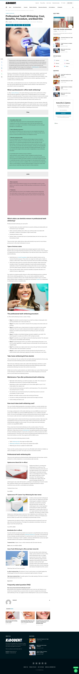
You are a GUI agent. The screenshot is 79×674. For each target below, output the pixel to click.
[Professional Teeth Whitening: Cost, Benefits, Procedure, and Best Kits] (28, 42)
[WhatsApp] (2, 74)
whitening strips (16, 441)
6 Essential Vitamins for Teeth (67, 37)
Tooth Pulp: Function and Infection (62, 29)
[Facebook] (2, 62)
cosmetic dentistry (10, 13)
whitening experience (30, 534)
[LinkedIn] (2, 68)
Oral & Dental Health (17, 7)
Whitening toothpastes (15, 443)
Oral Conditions (52, 7)
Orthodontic (60, 7)
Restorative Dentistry (43, 7)
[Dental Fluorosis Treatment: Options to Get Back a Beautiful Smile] (43, 615)
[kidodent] (11, 3)
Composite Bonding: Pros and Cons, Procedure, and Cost (27, 621)
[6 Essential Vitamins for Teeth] (56, 39)
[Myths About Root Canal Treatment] (56, 51)
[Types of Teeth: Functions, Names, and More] (32, 653)
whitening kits (26, 430)
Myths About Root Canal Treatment (65, 50)
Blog (9, 10)
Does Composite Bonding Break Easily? (11, 621)
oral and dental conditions (59, 17)
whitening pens (35, 67)
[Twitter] (2, 65)
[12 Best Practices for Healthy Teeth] (56, 45)
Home (10, 7)
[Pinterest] (2, 71)
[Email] (2, 77)
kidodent (10, 21)
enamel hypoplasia (22, 257)
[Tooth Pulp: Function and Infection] (63, 22)
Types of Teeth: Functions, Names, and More (42, 652)
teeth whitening (15, 92)
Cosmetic (26, 7)
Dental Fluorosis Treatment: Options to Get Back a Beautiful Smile (42, 622)
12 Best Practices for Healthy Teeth (66, 44)
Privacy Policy (62, 117)
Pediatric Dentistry (33, 7)
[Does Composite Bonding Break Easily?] (12, 615)
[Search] (72, 7)
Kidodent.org (41, 669)
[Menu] (6, 7)
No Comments (33, 21)
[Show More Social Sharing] (32, 25)
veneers (38, 279)
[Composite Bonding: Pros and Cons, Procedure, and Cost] (28, 615)
